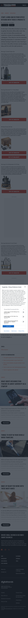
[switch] (23, 312)
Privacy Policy (21, 330)
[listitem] (14, 309)
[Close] (25, 287)
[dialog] (14, 309)
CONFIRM (8, 326)
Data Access (14, 330)
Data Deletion (6, 330)
